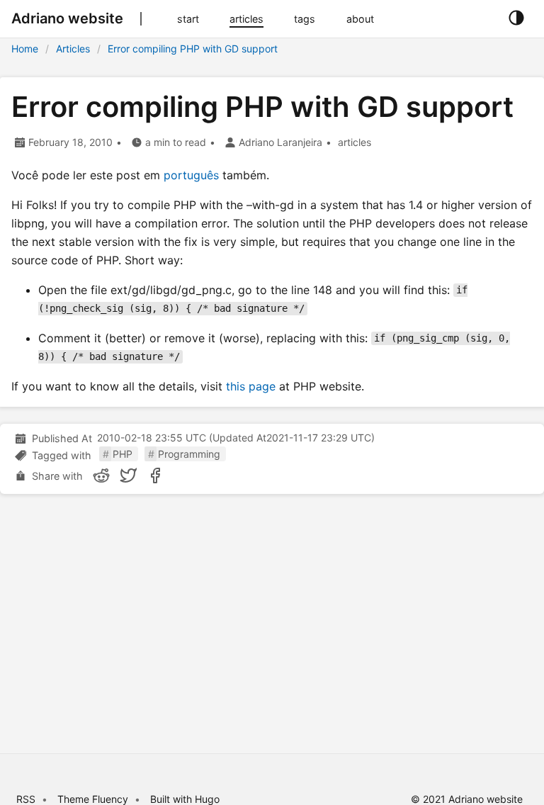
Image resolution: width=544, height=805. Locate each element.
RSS (25, 799)
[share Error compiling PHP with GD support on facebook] (155, 475)
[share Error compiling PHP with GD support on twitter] (128, 475)
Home (24, 49)
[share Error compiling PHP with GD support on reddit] (101, 475)
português (191, 175)
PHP (122, 454)
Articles (73, 49)
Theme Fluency (94, 799)
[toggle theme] (516, 18)
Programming (189, 454)
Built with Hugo (185, 799)
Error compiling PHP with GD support (193, 49)
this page (251, 386)
